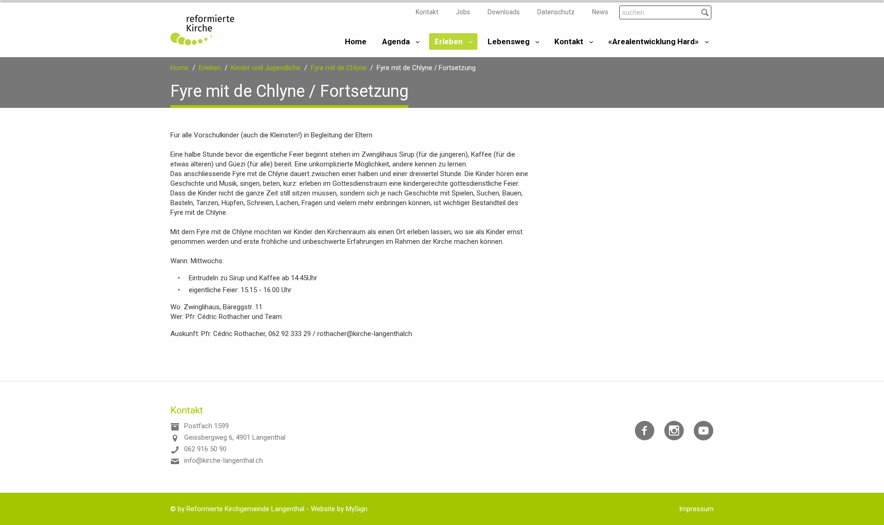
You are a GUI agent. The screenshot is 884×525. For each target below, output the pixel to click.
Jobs (463, 12)
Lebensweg (508, 41)
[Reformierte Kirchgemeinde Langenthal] (202, 30)
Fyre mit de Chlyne (338, 68)
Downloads (504, 12)
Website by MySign (339, 509)
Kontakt (427, 12)
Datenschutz (556, 12)
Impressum (696, 509)
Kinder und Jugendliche (266, 68)
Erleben (449, 41)
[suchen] (704, 12)
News (600, 12)
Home (355, 41)
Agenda (396, 41)
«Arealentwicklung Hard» (653, 41)
